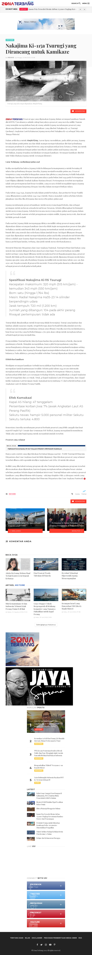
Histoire (10, 40)
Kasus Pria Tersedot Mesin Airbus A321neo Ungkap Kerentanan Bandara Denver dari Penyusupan (49, 816)
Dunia (37, 783)
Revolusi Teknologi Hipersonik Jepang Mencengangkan (70, 576)
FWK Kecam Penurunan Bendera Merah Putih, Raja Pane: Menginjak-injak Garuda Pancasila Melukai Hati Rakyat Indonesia (48, 753)
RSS (80, 938)
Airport (23, 9)
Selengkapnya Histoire (45, 625)
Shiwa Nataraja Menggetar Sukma (48, 808)
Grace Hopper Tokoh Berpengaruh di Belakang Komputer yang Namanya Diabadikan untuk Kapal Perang (44, 608)
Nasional (38, 744)
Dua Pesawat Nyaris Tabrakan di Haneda (42, 574)
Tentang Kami (16, 938)
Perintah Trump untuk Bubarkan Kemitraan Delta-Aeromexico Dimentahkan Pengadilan (48, 825)
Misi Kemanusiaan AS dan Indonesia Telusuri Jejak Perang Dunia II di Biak (16, 606)
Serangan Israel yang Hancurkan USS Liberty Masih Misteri (72, 606)
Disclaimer (37, 938)
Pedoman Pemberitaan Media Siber (60, 938)
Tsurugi (84, 494)
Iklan (27, 938)
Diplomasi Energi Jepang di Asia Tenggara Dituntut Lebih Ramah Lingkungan (35, 449)
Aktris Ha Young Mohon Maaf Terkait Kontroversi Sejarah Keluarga (18, 576)
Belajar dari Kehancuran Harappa (48, 838)
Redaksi (11, 57)
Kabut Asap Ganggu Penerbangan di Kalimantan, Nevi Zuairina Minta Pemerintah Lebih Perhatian (49, 795)
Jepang (77, 494)
